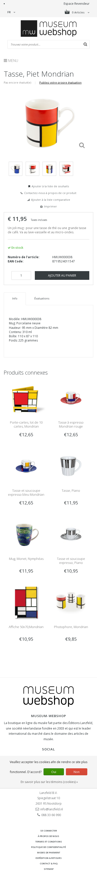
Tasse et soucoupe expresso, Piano (71, 560)
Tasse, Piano (71, 490)
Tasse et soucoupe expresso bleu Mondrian (26, 492)
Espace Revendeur (77, 3)
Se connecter (48, 830)
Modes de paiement (48, 852)
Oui (53, 772)
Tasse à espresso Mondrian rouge (71, 424)
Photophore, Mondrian (71, 627)
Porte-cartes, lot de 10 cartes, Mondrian (26, 424)
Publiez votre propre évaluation (60, 82)
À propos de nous (48, 836)
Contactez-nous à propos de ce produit (50, 193)
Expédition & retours (49, 858)
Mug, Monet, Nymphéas (26, 558)
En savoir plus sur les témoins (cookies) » (49, 782)
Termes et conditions (48, 841)
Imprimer (50, 206)
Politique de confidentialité (48, 847)
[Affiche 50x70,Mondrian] (26, 602)
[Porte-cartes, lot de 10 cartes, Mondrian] (26, 397)
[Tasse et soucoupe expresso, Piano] (71, 534)
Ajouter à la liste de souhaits (50, 186)
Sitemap (48, 869)
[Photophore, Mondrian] (71, 602)
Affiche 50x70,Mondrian (26, 627)
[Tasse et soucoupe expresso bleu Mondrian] (26, 466)
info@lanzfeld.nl (51, 809)
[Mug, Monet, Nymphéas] (26, 534)
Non (77, 772)
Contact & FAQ (48, 863)
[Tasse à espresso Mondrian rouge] (71, 397)
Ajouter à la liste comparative (50, 199)
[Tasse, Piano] (71, 466)
